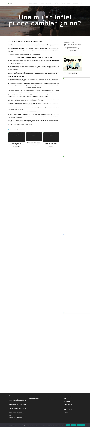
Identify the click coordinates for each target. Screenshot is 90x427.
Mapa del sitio (67, 401)
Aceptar (68, 425)
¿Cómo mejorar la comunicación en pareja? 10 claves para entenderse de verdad (16, 419)
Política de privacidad (68, 398)
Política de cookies (81, 425)
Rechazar (73, 425)
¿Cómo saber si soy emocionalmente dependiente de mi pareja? (16, 145)
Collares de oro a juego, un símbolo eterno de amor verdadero (51, 145)
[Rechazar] (88, 425)
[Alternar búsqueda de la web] (81, 3)
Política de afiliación (68, 409)
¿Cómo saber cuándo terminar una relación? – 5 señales (33, 143)
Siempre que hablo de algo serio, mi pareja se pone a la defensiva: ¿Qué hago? (16, 414)
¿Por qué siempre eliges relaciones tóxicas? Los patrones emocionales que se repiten (17, 401)
